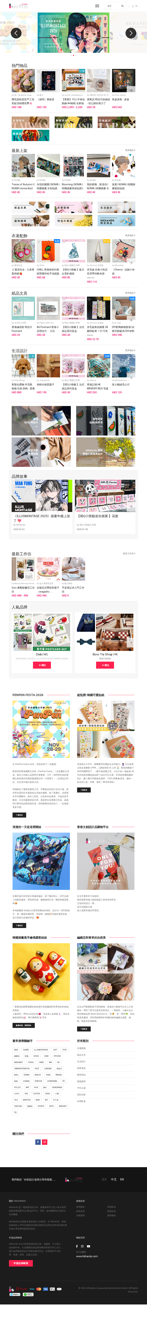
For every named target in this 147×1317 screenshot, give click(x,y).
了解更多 (19, 815)
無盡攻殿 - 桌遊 (120, 99)
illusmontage (41, 1050)
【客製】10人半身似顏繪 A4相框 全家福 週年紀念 (73, 103)
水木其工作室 (20, 323)
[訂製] (73, 80)
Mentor (26, 1100)
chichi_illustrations (73, 95)
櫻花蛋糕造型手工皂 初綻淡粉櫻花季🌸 (23, 101)
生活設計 (81, 1061)
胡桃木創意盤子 (45, 384)
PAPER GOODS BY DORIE (101, 95)
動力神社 (68, 583)
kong (36, 1056)
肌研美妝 (81, 1068)
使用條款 (80, 1207)
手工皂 (55, 1100)
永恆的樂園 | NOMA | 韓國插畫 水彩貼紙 (48, 186)
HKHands (20, 525)
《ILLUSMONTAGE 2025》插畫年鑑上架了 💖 (41, 518)
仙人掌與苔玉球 (46, 583)
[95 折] (98, 250)
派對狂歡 (81, 1094)
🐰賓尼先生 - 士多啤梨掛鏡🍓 (23, 271)
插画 (16, 1081)
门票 (57, 1094)
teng (47, 1094)
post (37, 1069)
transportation (22, 1069)
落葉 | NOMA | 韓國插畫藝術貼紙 (123, 186)
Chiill (41, 265)
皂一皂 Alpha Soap (23, 95)
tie (63, 1081)
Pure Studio (120, 95)
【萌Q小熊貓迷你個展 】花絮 (97, 516)
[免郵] (48, 250)
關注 (43, 665)
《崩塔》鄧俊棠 (45, 99)
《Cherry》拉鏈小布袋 (123, 271)
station (38, 1081)
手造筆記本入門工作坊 (73, 589)
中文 (114, 1179)
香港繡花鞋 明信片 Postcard (22, 329)
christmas (52, 1081)
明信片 (59, 1069)
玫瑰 (26, 1056)
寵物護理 (81, 1081)
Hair (48, 1075)
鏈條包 (17, 1056)
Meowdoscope (122, 380)
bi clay (118, 323)
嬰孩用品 (81, 1075)
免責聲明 (80, 1215)
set (46, 1100)
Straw (26, 1075)
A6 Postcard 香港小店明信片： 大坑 (48, 329)
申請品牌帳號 (21, 1263)
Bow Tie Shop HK (105, 654)
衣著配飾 (81, 1048)
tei (15, 1112)
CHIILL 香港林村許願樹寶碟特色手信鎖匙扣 (48, 273)
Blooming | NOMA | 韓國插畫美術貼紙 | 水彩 (72, 188)
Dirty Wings (19, 380)
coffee (36, 1094)
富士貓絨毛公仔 (121, 384)
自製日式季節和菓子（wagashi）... (48, 589)
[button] (130, 33)
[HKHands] (18, 6)
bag (16, 1050)
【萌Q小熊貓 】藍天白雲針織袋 (73, 271)
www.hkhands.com (87, 1256)
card (41, 1062)
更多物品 (129, 150)
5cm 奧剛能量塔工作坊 (23, 589)
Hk (58, 1062)
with (51, 1106)
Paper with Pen (46, 323)
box (36, 1087)
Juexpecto (44, 380)
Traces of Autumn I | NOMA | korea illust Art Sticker (23, 188)
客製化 (30, 1106)
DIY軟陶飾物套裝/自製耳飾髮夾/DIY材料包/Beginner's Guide (123, 331)
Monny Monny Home (24, 583)
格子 (41, 95)
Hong (31, 1062)
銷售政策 (80, 1211)
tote (64, 1050)
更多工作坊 (128, 553)
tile (16, 1100)
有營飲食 (81, 1101)
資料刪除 (111, 1215)
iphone (57, 1056)
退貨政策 (111, 1211)
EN (122, 1179)
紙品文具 (81, 1055)
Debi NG (42, 654)
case (46, 1056)
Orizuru (18, 1106)
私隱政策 (111, 1207)
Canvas (47, 1069)
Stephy (93, 380)
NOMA (17, 180)
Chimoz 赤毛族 (96, 265)
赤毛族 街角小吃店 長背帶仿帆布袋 (97, 271)
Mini (38, 1100)
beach (38, 1075)
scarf (26, 1050)
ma (50, 1062)
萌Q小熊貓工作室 (72, 265)
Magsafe (18, 1062)
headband (57, 1087)
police (17, 1087)
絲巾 (45, 1087)
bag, (16, 1075)
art (27, 1087)
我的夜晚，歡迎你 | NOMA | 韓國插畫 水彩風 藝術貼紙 (98, 188)
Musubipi (119, 265)
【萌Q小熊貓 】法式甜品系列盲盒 (73, 329)
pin (26, 1094)
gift (55, 1050)
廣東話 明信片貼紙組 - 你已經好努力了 (98, 101)
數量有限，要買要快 (23, 1025)
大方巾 (17, 1094)
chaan (26, 1081)
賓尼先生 (18, 265)
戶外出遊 (81, 1088)
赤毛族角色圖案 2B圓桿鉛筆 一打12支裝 (97, 331)
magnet (63, 1106)
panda (59, 1075)
